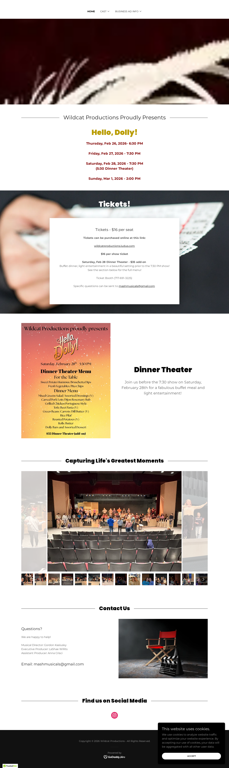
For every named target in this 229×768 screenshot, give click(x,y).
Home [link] (91, 11)
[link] (114, 716)
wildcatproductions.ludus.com (114, 246)
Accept (191, 756)
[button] (105, 11)
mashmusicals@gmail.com (137, 286)
